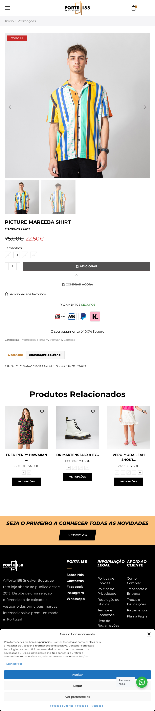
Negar (77, 686)
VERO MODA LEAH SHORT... (129, 457)
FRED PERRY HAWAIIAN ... (26, 457)
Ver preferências (77, 697)
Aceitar (77, 675)
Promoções (27, 21)
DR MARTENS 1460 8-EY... (77, 455)
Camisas (69, 339)
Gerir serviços (14, 663)
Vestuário (56, 339)
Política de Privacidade (89, 705)
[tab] (15, 355)
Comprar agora (79, 284)
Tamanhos (13, 248)
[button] (149, 634)
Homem (42, 339)
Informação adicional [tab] (45, 355)
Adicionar (88, 266)
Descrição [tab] (15, 355)
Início (9, 21)
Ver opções (26, 481)
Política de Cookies (61, 705)
